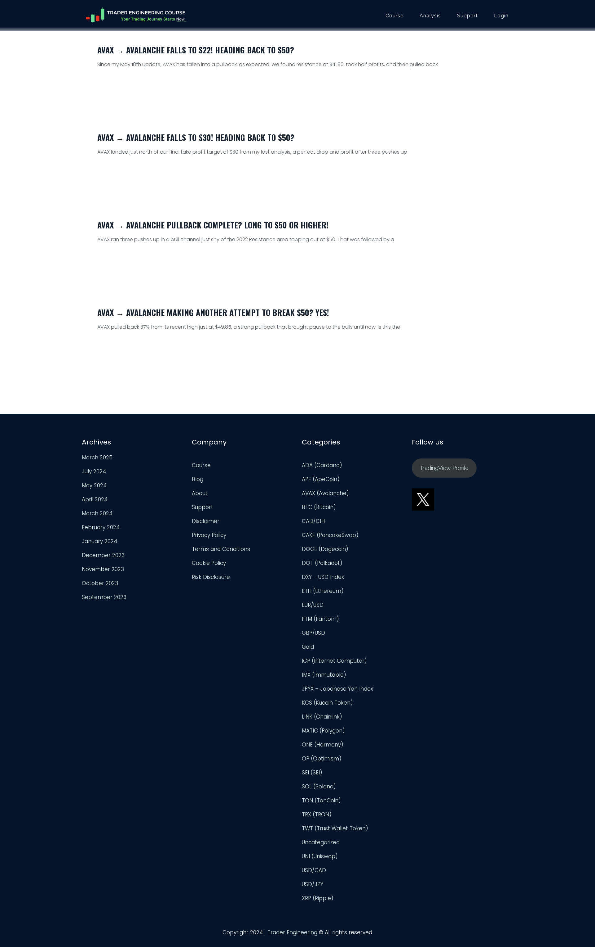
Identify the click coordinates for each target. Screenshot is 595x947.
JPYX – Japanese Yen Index (337, 688)
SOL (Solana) (319, 786)
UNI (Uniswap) (320, 856)
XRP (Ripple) (317, 898)
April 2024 (95, 499)
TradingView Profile (444, 468)
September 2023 (104, 597)
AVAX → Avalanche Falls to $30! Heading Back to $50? (195, 137)
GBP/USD (313, 633)
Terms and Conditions (221, 549)
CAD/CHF (314, 521)
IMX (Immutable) (324, 675)
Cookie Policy (209, 563)
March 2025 (97, 457)
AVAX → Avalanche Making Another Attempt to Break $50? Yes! (213, 312)
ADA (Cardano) (322, 465)
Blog (197, 479)
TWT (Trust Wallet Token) (335, 828)
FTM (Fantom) (320, 619)
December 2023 (103, 555)
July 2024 (94, 471)
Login (501, 16)
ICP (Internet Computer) (334, 661)
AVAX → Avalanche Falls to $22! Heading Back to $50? (195, 50)
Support (467, 16)
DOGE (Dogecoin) (325, 549)
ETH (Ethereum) (323, 591)
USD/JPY (312, 884)
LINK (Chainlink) (322, 716)
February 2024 (101, 527)
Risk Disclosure (211, 577)
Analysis (430, 16)
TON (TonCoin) (321, 800)
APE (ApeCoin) (321, 479)
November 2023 (103, 569)
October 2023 (100, 583)
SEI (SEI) (312, 772)
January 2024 (99, 541)
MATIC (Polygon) (323, 730)
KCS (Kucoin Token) (327, 702)
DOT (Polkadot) (322, 563)
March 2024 (97, 513)
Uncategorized (321, 842)
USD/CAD (314, 870)
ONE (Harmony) (322, 744)
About (200, 493)
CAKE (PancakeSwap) (330, 535)
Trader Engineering (292, 932)
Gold (308, 647)
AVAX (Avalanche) (325, 493)
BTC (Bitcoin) (319, 507)
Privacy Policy (209, 535)
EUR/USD (313, 605)
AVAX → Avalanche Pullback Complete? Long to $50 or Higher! (212, 225)
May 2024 (94, 485)
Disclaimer (205, 521)
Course (394, 16)
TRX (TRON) (317, 814)
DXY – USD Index (323, 577)
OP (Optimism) (322, 758)
